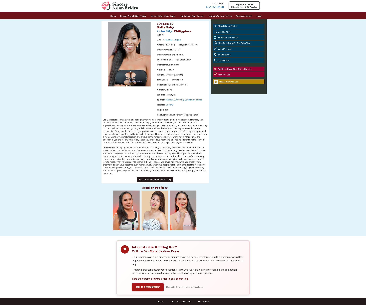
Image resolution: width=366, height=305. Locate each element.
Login (258, 15)
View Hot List (224, 74)
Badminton (190, 99)
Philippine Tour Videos (228, 37)
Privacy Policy (204, 301)
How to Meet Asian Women (192, 15)
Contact (159, 301)
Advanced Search (244, 15)
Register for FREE (244, 5)
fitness (199, 99)
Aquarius (169, 39)
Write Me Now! (224, 48)
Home (113, 15)
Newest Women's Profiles (220, 15)
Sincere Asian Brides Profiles (133, 15)
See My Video (224, 31)
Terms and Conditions (180, 301)
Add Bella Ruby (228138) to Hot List (234, 68)
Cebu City (164, 31)
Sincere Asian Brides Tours (163, 15)
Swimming (179, 99)
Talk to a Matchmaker (148, 287)
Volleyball (168, 99)
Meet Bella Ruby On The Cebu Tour (234, 43)
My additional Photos (227, 26)
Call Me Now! (224, 60)
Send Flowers (224, 54)
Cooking (169, 104)
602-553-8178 (215, 7)
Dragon (177, 39)
